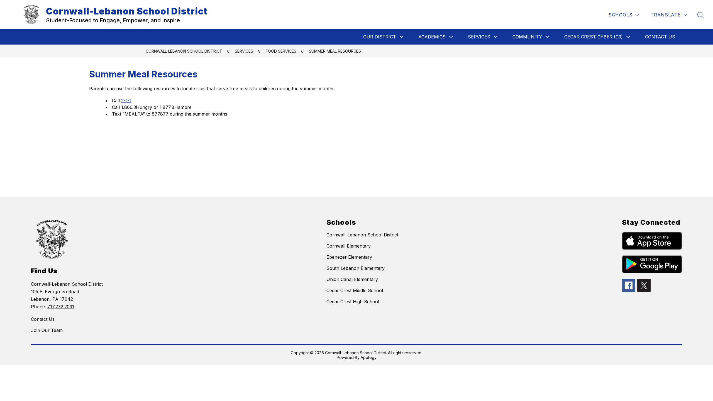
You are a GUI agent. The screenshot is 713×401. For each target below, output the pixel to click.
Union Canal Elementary (352, 279)
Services (479, 37)
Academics (432, 37)
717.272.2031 (60, 306)
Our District (379, 37)
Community (527, 37)
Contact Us (660, 37)
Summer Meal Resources (335, 51)
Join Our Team (47, 330)
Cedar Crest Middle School (354, 290)
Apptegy (369, 357)
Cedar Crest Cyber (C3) (593, 37)
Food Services (281, 51)
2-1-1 (126, 100)
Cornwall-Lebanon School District (184, 51)
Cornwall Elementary (348, 246)
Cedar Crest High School (352, 301)
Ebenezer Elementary (349, 257)
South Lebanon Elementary (355, 268)
